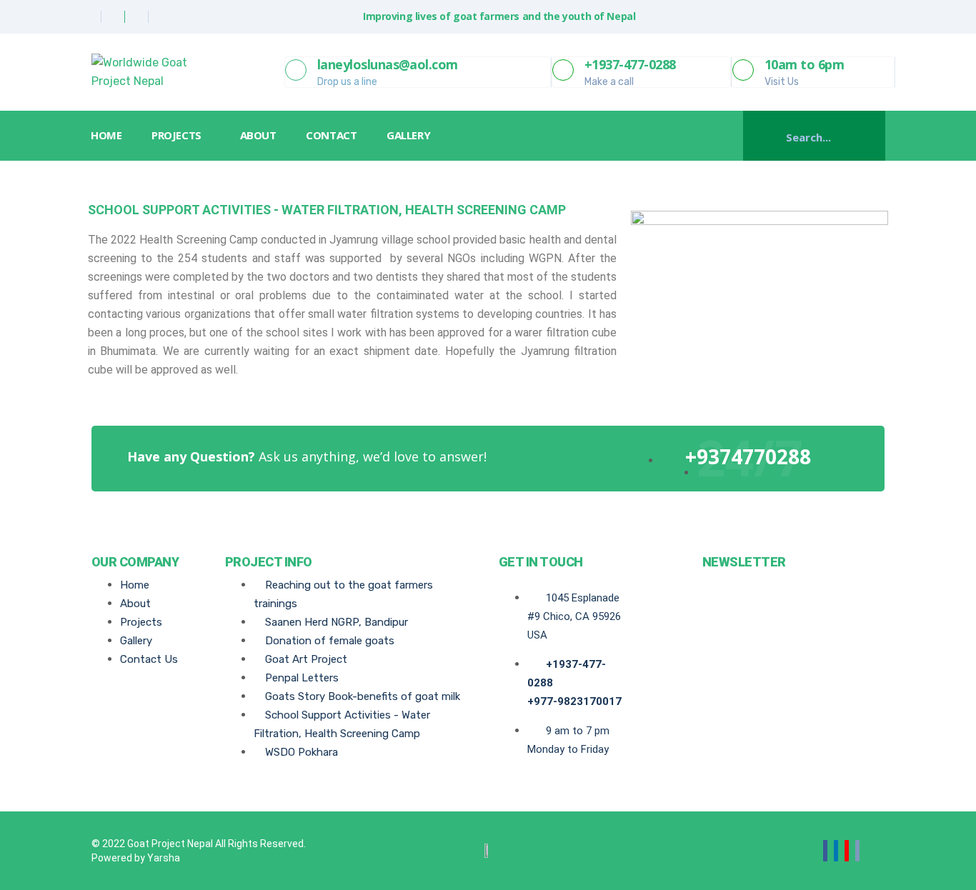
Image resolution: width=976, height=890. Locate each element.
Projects (176, 135)
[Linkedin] (138, 17)
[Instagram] (161, 17)
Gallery (408, 135)
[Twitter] (114, 17)
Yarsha (163, 858)
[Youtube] (847, 850)
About (258, 135)
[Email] (857, 850)
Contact (331, 135)
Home (106, 135)
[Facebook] (91, 17)
